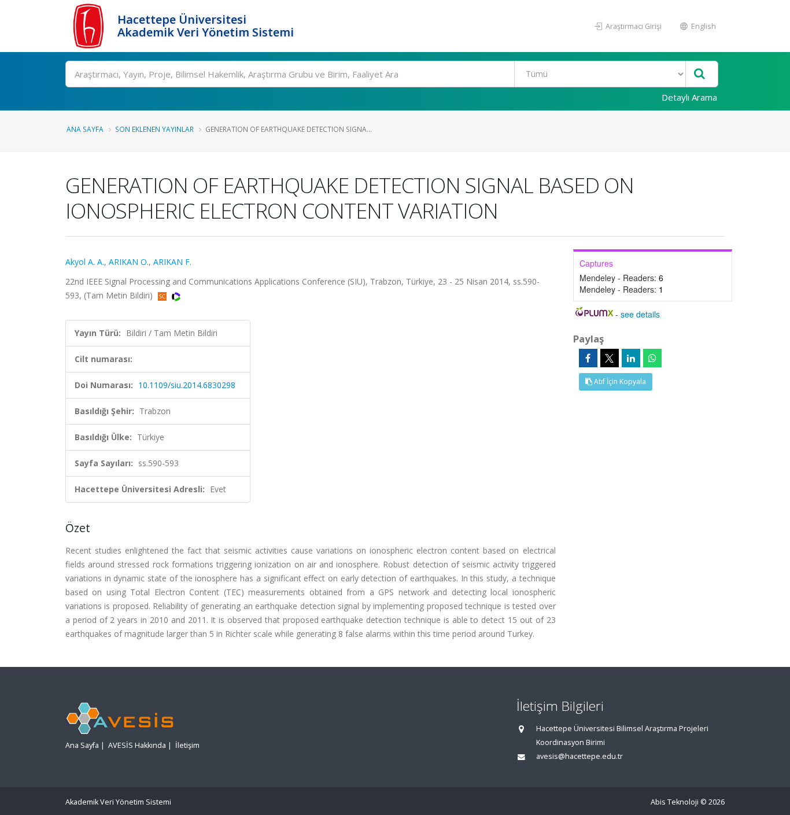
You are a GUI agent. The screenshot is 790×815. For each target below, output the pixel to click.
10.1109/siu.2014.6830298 (186, 384)
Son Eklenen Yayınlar (154, 129)
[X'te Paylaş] (609, 358)
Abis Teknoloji (675, 802)
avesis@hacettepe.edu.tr (579, 756)
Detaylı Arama (689, 97)
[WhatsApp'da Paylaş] (652, 358)
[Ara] (699, 74)
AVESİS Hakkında (137, 745)
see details (640, 314)
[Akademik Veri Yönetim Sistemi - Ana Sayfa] (90, 26)
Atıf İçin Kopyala (619, 381)
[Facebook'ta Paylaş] (588, 358)
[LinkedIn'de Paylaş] (631, 358)
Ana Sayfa (85, 129)
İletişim (187, 745)
